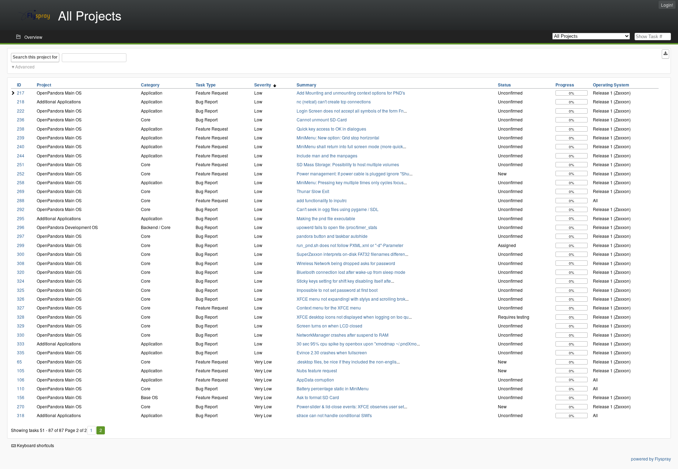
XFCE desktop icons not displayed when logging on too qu (353, 317)
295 (20, 218)
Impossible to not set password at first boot (337, 290)
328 (20, 317)
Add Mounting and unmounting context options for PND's (351, 93)
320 (20, 272)
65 (19, 362)
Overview (33, 37)
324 (20, 281)
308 (20, 263)
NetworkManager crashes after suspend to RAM (342, 335)
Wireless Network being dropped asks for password (346, 263)
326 (20, 299)
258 (20, 182)
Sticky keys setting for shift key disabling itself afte (344, 281)
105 (20, 370)
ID (19, 85)
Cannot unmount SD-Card (322, 119)
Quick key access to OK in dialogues (331, 129)
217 (20, 93)
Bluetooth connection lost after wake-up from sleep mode (351, 272)
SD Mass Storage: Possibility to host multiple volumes (348, 164)
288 (20, 200)
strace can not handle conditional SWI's (334, 415)
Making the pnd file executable (326, 218)
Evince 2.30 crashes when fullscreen (332, 352)
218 (20, 101)
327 (20, 308)
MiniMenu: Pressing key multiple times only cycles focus (350, 182)
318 (20, 415)
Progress (564, 85)
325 (20, 290)
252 (20, 173)
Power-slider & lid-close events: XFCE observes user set (350, 406)
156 (20, 397)
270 (20, 406)
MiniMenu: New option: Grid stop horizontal (338, 137)
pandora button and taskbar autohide (332, 236)
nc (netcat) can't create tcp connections (334, 101)
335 (20, 352)
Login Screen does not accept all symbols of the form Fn (350, 111)
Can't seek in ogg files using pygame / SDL (338, 209)
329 (20, 326)
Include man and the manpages (327, 155)
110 (20, 388)
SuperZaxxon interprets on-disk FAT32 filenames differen (351, 254)
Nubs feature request (317, 370)
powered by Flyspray (651, 459)
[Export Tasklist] (665, 54)
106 (20, 380)
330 (20, 335)
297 (20, 236)
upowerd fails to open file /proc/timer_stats (337, 227)
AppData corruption (315, 380)
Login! (667, 5)
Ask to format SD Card (318, 397)
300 (20, 254)
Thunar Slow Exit (313, 191)
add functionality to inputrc (322, 200)
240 (20, 146)
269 (20, 191)
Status (504, 85)
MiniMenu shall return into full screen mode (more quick (350, 146)
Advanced (25, 67)
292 (20, 209)
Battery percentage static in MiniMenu (333, 388)
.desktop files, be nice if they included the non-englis (347, 362)
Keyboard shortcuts (35, 445)
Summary (306, 85)
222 (20, 111)
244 (20, 155)
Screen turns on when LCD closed (329, 326)
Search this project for (35, 57)
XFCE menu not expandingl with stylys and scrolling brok (351, 299)
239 (20, 137)
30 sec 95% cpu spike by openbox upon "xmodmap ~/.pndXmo (357, 344)
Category (150, 85)
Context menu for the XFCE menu (329, 308)
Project (44, 85)
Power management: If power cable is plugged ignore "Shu (353, 173)
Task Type (206, 85)
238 (20, 129)
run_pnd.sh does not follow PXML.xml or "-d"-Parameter (350, 245)
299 (20, 245)
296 (20, 227)
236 (20, 119)
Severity (263, 85)
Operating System (611, 85)
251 (20, 164)
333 (20, 344)
